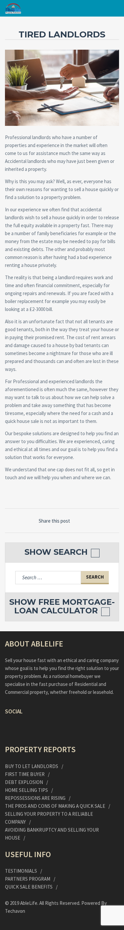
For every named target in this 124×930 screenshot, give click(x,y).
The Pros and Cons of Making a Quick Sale (55, 806)
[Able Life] (13, 8)
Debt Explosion (24, 782)
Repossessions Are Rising (35, 798)
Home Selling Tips (26, 790)
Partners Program (27, 879)
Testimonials (21, 871)
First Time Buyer (25, 774)
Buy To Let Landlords (31, 766)
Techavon (15, 911)
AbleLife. (29, 903)
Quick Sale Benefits (29, 887)
